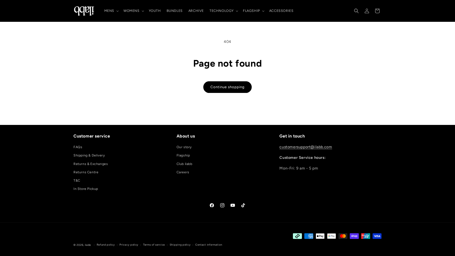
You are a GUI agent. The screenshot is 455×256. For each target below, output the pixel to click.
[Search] (356, 11)
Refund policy (106, 244)
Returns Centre (85, 172)
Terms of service (154, 244)
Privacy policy (128, 244)
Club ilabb (184, 164)
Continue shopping (227, 87)
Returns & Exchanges (90, 164)
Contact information (208, 244)
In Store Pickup (85, 189)
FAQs (77, 147)
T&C (76, 180)
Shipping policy (180, 244)
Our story (184, 147)
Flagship (183, 155)
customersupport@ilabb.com (305, 147)
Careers (183, 172)
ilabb (88, 245)
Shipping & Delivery (89, 155)
